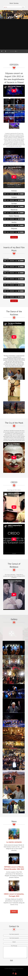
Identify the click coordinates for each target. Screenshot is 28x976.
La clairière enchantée (14, 842)
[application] (14, 194)
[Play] (5, 194)
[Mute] (19, 194)
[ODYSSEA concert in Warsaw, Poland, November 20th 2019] (14, 859)
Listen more (14, 237)
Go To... (5, 7)
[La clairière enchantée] (14, 834)
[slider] (22, 194)
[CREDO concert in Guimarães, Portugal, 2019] (14, 886)
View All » (14, 911)
